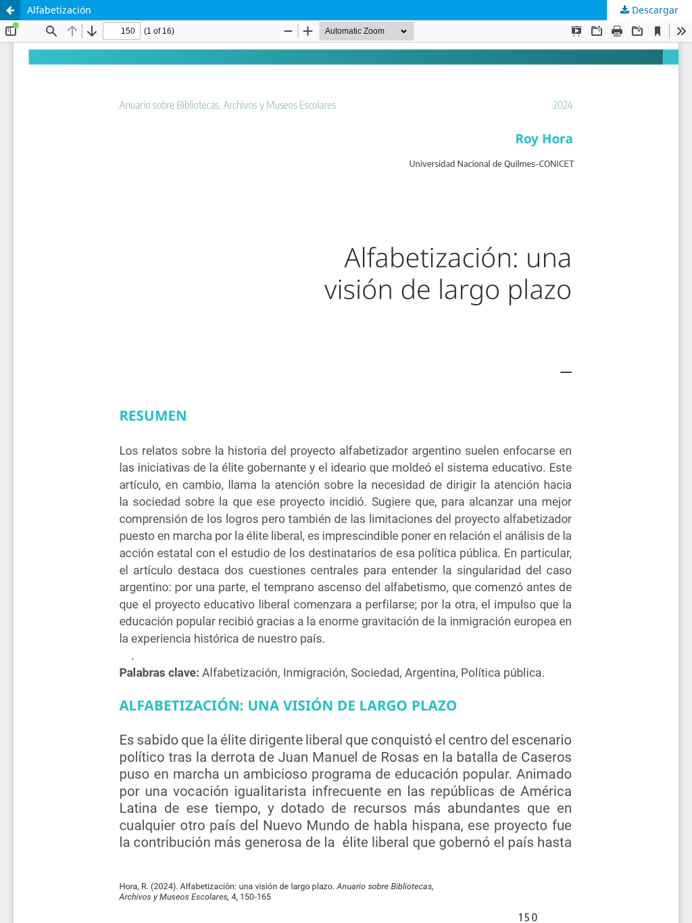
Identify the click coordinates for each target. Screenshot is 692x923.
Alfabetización (59, 9)
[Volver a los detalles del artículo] (10, 10)
